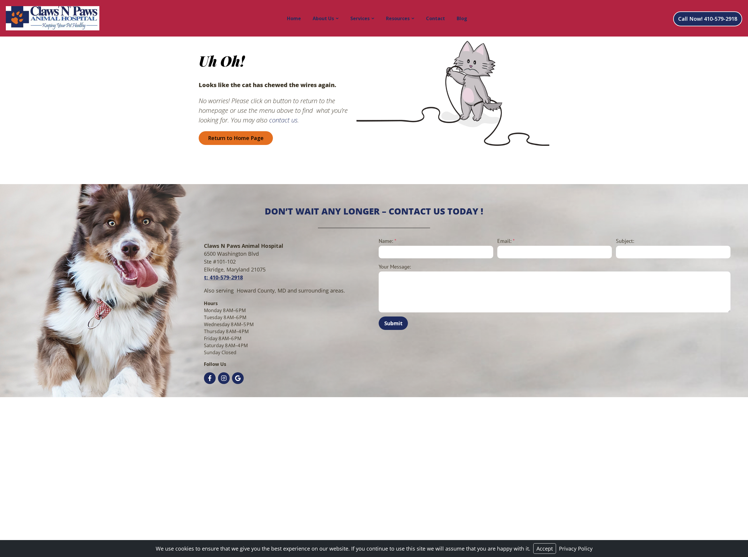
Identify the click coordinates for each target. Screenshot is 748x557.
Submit (393, 323)
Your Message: (395, 266)
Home (294, 18)
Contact (435, 18)
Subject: (625, 241)
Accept (544, 548)
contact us (283, 119)
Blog (462, 18)
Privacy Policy (576, 548)
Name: (387, 241)
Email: (506, 241)
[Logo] (52, 18)
